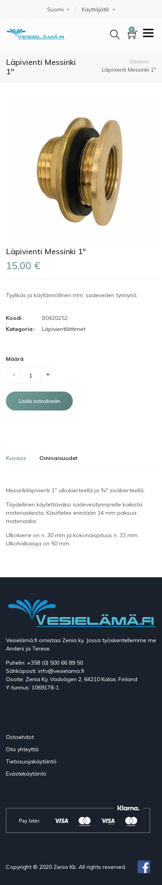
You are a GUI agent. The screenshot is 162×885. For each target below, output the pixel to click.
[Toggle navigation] (148, 34)
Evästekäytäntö (26, 773)
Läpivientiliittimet (63, 329)
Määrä (15, 358)
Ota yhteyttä (22, 749)
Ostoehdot (20, 737)
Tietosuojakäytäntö (31, 761)
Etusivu (139, 61)
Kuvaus (16, 458)
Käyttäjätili (95, 9)
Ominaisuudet (58, 458)
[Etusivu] (35, 33)
